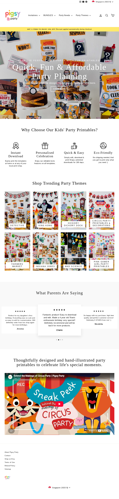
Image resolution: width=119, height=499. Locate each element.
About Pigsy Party (11, 452)
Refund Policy (10, 466)
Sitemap (8, 469)
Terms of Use (10, 462)
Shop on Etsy (10, 459)
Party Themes (82, 15)
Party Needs (65, 15)
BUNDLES (48, 15)
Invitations (33, 15)
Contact (7, 455)
